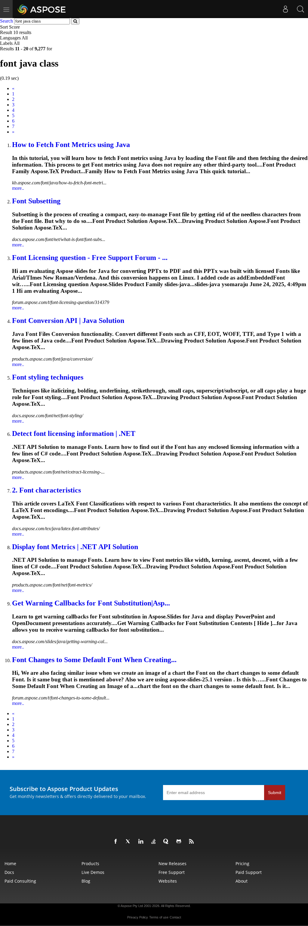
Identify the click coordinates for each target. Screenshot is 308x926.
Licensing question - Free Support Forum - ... (90, 257)
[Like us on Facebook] (117, 842)
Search (6, 20)
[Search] (300, 9)
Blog (86, 881)
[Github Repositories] (180, 842)
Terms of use (158, 917)
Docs (9, 872)
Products (90, 863)
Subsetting (36, 201)
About (242, 881)
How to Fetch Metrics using (71, 145)
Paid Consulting (20, 881)
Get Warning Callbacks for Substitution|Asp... (91, 603)
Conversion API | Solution (68, 320)
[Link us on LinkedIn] (142, 842)
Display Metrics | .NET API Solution (75, 547)
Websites (168, 881)
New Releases (172, 863)
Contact (175, 917)
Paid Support (249, 872)
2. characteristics (46, 490)
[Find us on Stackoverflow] (155, 842)
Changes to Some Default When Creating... (94, 660)
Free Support (172, 872)
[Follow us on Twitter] (129, 842)
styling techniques (47, 377)
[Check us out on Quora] (167, 842)
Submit (274, 792)
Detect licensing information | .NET (73, 433)
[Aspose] (42, 9)
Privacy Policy (137, 917)
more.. (18, 188)
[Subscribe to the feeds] (192, 842)
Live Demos (93, 872)
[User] (285, 9)
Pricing (242, 863)
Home (10, 863)
